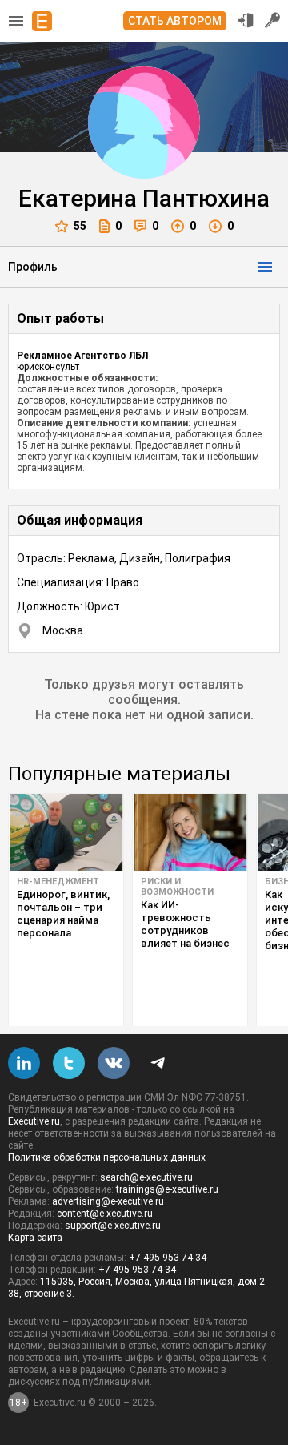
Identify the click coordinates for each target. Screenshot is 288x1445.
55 (80, 225)
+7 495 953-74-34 (167, 1257)
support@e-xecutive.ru (113, 1225)
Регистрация (273, 20)
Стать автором (175, 20)
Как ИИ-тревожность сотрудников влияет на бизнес (185, 924)
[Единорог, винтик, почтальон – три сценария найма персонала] (66, 832)
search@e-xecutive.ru (146, 1177)
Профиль (33, 266)
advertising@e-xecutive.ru (108, 1201)
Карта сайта (35, 1237)
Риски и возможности (177, 886)
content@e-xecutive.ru (105, 1213)
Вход (246, 20)
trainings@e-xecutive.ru (167, 1189)
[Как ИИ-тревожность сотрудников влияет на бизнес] (190, 832)
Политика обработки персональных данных (107, 1157)
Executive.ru (34, 1121)
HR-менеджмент (58, 881)
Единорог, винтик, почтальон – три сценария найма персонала (63, 913)
